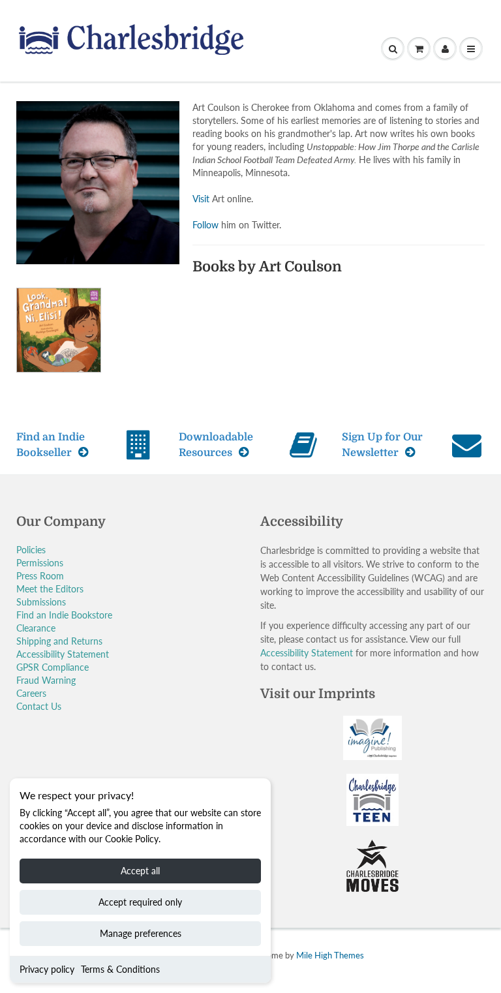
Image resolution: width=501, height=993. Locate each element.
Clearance (35, 628)
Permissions (39, 562)
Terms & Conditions (120, 969)
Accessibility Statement (62, 654)
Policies (31, 549)
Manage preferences (140, 933)
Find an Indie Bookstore (64, 614)
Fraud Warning (46, 680)
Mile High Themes (330, 955)
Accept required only (140, 902)
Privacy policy (47, 969)
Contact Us (38, 706)
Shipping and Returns (59, 641)
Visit (200, 198)
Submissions (41, 601)
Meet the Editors (50, 588)
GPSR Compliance (52, 667)
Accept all (140, 870)
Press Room (40, 575)
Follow (205, 224)
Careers (31, 693)
